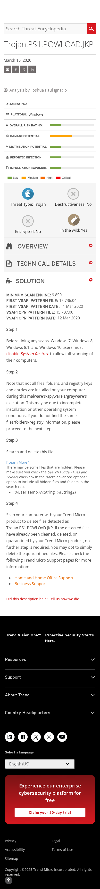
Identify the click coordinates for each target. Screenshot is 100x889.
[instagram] (49, 737)
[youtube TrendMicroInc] (62, 737)
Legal (56, 840)
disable (27, 353)
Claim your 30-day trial (43, 811)
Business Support (31, 583)
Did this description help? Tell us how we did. (43, 599)
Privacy (10, 840)
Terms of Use (62, 849)
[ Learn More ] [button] (17, 462)
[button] (50, 263)
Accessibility (15, 849)
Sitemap (11, 858)
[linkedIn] (32, 69)
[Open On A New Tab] (23, 69)
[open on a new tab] (36, 737)
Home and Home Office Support (44, 578)
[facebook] (15, 69)
